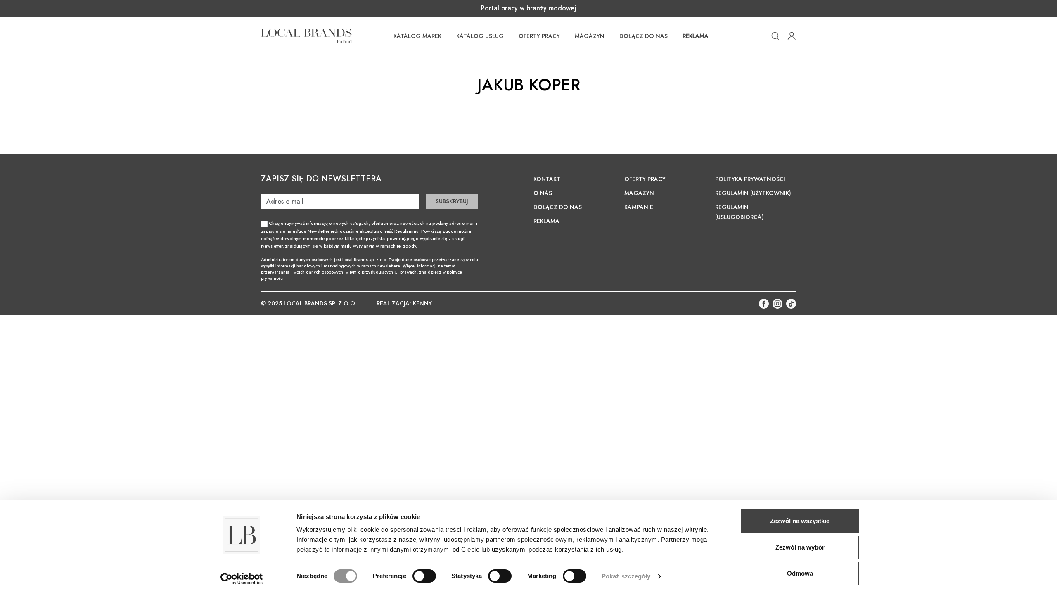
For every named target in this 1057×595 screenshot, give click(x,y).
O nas (542, 193)
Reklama (696, 36)
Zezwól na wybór (800, 547)
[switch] (424, 576)
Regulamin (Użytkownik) (753, 193)
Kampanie (638, 207)
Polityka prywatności (750, 179)
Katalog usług (480, 36)
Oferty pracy (539, 36)
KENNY (422, 303)
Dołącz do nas (643, 36)
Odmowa (800, 573)
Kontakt (546, 179)
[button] (775, 35)
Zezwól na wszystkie (799, 520)
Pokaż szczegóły (626, 576)
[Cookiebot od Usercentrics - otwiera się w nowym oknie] (242, 579)
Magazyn (589, 36)
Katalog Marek (417, 36)
